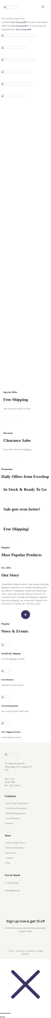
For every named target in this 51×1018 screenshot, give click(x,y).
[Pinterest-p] (38, 899)
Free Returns (7, 680)
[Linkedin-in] (8, 907)
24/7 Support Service (11, 732)
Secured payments (9, 706)
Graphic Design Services (15, 843)
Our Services (10, 853)
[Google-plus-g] (28, 899)
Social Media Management (16, 808)
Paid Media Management (15, 813)
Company (9, 858)
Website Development (14, 848)
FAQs (7, 863)
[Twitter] (8, 899)
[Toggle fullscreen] (4, 1013)
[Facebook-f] (18, 899)
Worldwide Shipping (10, 653)
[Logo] (11, 6)
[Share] (6, 1013)
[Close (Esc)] (9, 1013)
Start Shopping (17, 22)
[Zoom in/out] (1, 1013)
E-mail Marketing (12, 818)
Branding (9, 823)
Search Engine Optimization (16, 803)
